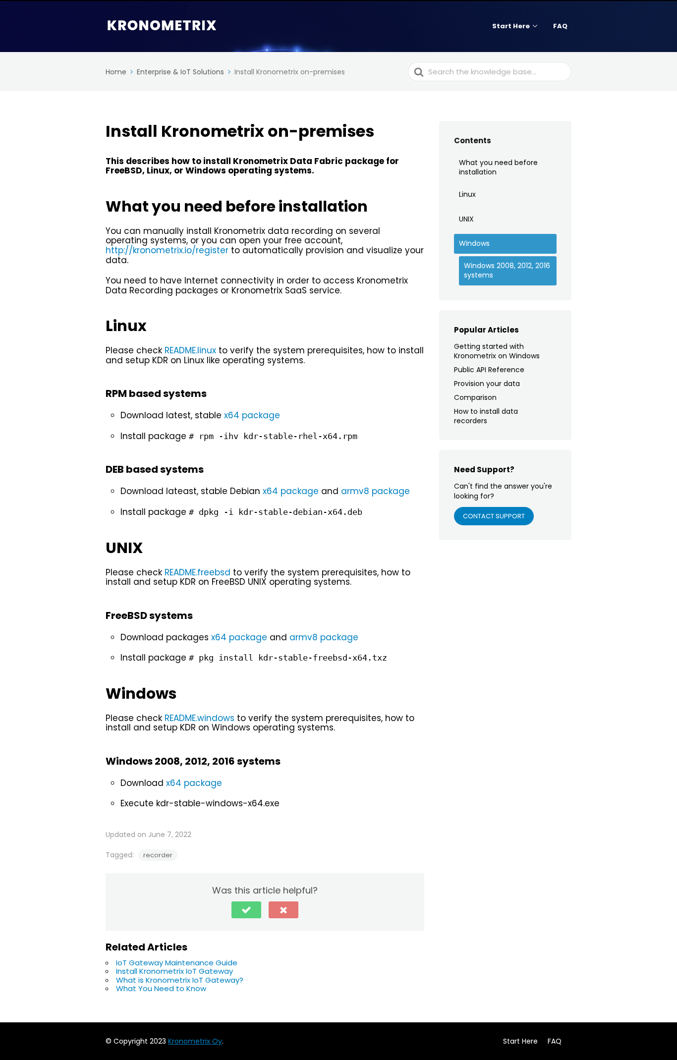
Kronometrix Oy (195, 1041)
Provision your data (487, 384)
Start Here (511, 26)
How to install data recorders (486, 415)
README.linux (190, 350)
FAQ (560, 26)
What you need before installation (498, 167)
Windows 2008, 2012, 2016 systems (507, 270)
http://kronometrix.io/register (167, 250)
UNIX (466, 219)
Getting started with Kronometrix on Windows (497, 350)
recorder (157, 855)
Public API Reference (489, 370)
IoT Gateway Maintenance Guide (176, 962)
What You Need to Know (161, 988)
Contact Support (494, 516)
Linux (467, 194)
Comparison (475, 397)
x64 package (252, 415)
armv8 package (375, 491)
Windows (474, 243)
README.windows (199, 718)
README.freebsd (197, 572)
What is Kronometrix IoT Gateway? (179, 980)
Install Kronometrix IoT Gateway (174, 971)
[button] (246, 909)
